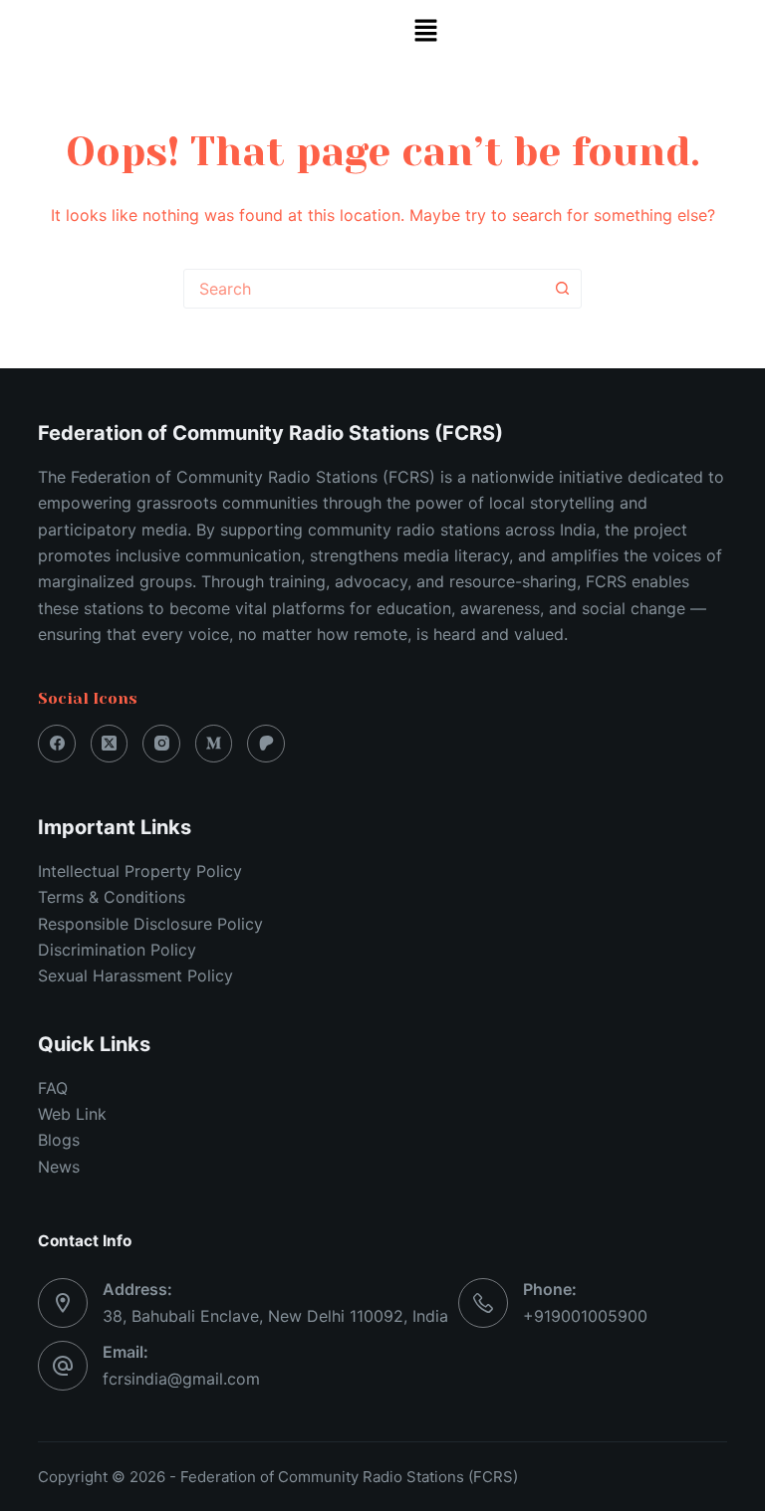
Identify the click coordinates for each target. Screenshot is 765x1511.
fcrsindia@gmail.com (181, 1379)
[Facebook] (57, 743)
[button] (425, 31)
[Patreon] (266, 743)
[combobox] (363, 289)
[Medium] (214, 743)
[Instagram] (161, 743)
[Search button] (562, 289)
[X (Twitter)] (109, 743)
